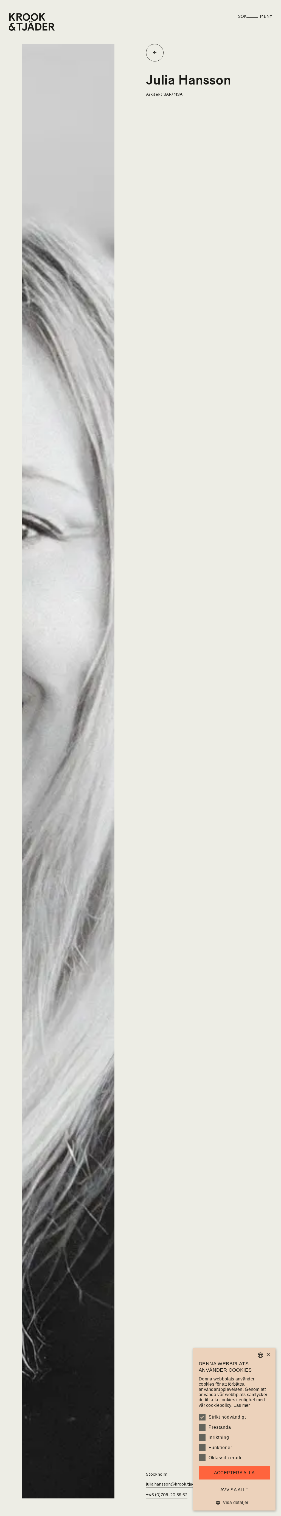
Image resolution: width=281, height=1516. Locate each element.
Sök (242, 16)
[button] (234, 1502)
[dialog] (234, 1429)
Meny (266, 16)
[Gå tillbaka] (157, 52)
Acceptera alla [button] (234, 1472)
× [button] (268, 1355)
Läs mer (242, 1405)
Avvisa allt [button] (234, 1489)
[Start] (16, 22)
